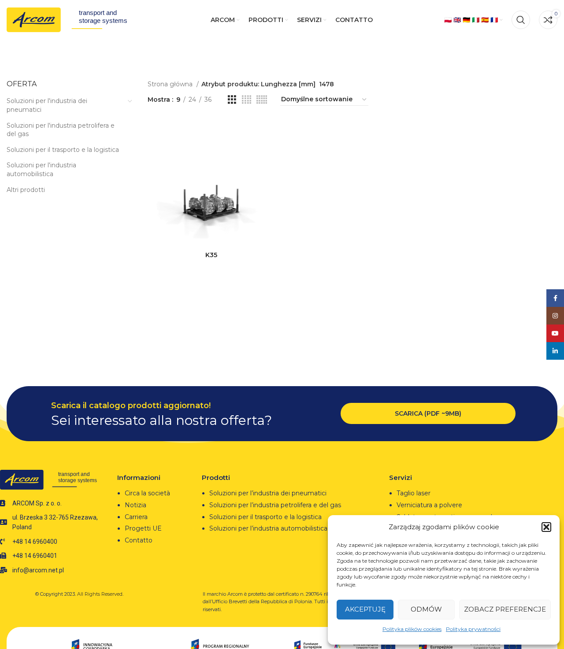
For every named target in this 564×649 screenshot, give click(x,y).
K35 (211, 255)
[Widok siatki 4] (246, 99)
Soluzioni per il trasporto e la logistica (63, 150)
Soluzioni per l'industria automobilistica (41, 169)
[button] (546, 527)
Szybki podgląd (269, 153)
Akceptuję (365, 609)
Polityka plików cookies (412, 629)
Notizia (135, 505)
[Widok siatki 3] (232, 99)
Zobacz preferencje (505, 609)
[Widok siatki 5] (261, 99)
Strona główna (171, 84)
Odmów (426, 609)
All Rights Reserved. (100, 594)
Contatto (138, 540)
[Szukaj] (520, 20)
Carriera (136, 517)
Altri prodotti (26, 190)
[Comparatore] (269, 133)
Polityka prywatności (473, 629)
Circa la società (147, 493)
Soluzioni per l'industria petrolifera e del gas (61, 130)
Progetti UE (144, 528)
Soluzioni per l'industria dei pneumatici (47, 105)
